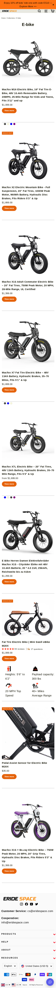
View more (9, 110)
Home (3, 18)
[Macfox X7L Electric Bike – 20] (5, 497)
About (6, 950)
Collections (11, 18)
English (8, 966)
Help (4, 942)
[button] (8, 649)
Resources (9, 958)
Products (8, 934)
